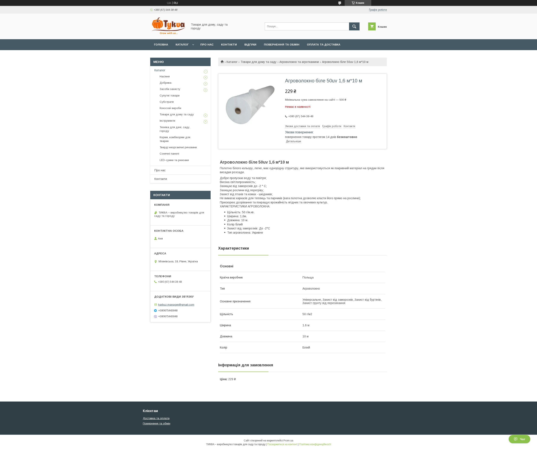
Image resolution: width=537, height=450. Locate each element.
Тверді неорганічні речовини (178, 147)
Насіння (165, 76)
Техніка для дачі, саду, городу (175, 129)
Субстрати (167, 101)
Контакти (229, 44)
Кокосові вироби (170, 108)
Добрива (165, 82)
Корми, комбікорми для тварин (175, 139)
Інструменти (167, 120)
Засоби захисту (170, 89)
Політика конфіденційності (315, 444)
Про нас (207, 44)
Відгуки (250, 44)
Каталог (182, 44)
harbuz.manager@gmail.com (176, 304)
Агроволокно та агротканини (299, 62)
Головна (161, 44)
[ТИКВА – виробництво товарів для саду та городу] (168, 33)
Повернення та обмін (281, 44)
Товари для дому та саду (258, 62)
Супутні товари (170, 95)
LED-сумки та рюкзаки (174, 160)
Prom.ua (288, 440)
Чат (522, 439)
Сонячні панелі (169, 153)
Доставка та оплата (156, 418)
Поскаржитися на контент (282, 444)
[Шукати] (354, 26)
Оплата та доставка (323, 44)
